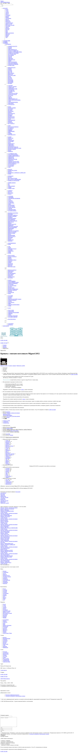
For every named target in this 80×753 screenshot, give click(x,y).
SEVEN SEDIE (11, 287)
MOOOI (9, 238)
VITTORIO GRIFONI (12, 317)
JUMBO (9, 187)
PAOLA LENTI (11, 255)
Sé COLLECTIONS (12, 285)
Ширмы (7, 35)
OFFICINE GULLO (12, 248)
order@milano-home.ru (5, 2)
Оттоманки (8, 15)
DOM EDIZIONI (11, 120)
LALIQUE (10, 200)
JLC (9, 183)
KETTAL (10, 191)
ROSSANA (10, 275)
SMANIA (10, 291)
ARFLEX (10, 57)
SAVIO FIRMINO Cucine (13, 282)
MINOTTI (10, 229)
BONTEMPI (10, 81)
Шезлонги (8, 34)
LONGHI (10, 208)
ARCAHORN (11, 55)
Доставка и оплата (7, 576)
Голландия (5, 640)
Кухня (4, 588)
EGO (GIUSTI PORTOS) (13, 126)
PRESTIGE (10, 264)
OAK (9, 246)
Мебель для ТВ (9, 23)
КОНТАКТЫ (6, 325)
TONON (10, 301)
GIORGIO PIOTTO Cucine (13, 162)
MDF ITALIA (11, 221)
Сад (4, 600)
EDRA (9, 125)
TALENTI (10, 296)
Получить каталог (16, 416)
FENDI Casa (10, 138)
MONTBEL (10, 237)
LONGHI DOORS (12, 209)
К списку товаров (12, 365)
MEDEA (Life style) (12, 224)
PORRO (9, 262)
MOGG (9, 234)
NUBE (9, 244)
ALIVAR (10, 47)
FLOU (9, 142)
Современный (6, 659)
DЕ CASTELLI (11, 123)
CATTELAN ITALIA (12, 94)
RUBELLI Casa (11, 276)
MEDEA (10, 223)
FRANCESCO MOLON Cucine (14, 148)
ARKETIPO (10, 58)
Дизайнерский (6, 660)
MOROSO (10, 240)
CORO (9, 101)
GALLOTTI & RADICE (13, 154)
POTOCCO (10, 263)
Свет (7, 37)
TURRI (9, 305)
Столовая (5, 589)
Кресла (7, 13)
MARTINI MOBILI (12, 218)
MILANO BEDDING (12, 227)
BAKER (10, 68)
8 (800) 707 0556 (3, 676)
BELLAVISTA (11, 73)
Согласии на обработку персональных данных (39, 733)
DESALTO (10, 114)
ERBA (9, 132)
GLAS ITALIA (11, 164)
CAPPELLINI (11, 87)
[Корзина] (2, 6)
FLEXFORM (10, 141)
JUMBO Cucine (11, 188)
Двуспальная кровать (7, 415)
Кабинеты (8, 20)
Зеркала (7, 27)
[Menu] (1, 6)
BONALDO (10, 79)
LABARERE (10, 197)
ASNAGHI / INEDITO (13, 63)
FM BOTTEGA (11, 143)
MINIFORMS (11, 228)
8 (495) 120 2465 (3, 340)
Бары (7, 30)
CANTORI (10, 85)
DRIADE (10, 121)
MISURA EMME (11, 233)
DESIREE (10, 115)
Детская (4, 594)
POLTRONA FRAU (12, 259)
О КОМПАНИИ (6, 40)
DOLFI (9, 119)
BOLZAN (10, 78)
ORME (9, 252)
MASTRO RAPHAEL (12, 220)
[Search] (1, 338)
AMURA (10, 48)
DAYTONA (10, 108)
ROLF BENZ (11, 274)
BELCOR (10, 72)
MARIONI (10, 217)
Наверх (2, 1)
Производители (6, 575)
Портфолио (5, 578)
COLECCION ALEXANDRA (14, 100)
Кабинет (5, 595)
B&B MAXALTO (11, 67)
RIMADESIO (11, 271)
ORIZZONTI (10, 251)
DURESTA (10, 122)
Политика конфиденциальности (12, 694)
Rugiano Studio (9, 428)
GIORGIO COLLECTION (13, 161)
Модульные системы (10, 25)
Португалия (5, 644)
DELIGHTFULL (11, 113)
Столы (7, 10)
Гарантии (5, 577)
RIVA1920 (10, 272)
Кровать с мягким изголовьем (13, 412)
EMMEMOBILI (11, 131)
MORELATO (11, 239)
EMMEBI (10, 130)
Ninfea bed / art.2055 (20, 365)
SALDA (9, 280)
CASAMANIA (11, 89)
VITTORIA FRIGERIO (13, 315)
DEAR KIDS (10, 111)
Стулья (7, 11)
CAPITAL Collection (12, 86)
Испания (5, 641)
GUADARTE (11, 166)
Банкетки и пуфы (6, 610)
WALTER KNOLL (12, 319)
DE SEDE (10, 110)
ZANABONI (10, 323)
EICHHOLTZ (11, 127)
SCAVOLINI (10, 284)
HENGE (10, 171)
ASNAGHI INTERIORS (13, 64)
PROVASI (10, 265)
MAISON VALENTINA (13, 212)
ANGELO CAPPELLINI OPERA (15, 51)
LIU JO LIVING (11, 206)
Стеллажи (5, 627)
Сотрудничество (6, 580)
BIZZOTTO (10, 74)
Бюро (7, 31)
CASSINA (10, 92)
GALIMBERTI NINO (12, 153)
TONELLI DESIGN (12, 300)
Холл (4, 596)
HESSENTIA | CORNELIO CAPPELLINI (16, 172)
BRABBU (10, 83)
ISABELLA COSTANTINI (13, 180)
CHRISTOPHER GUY (13, 98)
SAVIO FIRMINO (12, 281)
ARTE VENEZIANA (12, 62)
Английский (5, 652)
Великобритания (6, 638)
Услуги (4, 573)
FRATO (9, 150)
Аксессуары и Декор (7, 633)
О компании (5, 572)
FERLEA (10, 139)
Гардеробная (5, 593)
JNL (9, 185)
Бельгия (4, 637)
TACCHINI (10, 295)
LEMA (9, 204)
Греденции (8, 26)
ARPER (9, 60)
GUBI (9, 167)
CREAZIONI (11, 103)
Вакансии (5, 583)
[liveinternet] (3, 689)
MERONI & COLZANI (13, 226)
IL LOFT (10, 177)
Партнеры (5, 581)
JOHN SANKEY (11, 186)
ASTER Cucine (11, 65)
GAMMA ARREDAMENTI (14, 155)
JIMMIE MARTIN (12, 182)
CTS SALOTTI (11, 104)
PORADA (10, 261)
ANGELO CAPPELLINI (13, 50)
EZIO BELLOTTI (11, 134)
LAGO (9, 199)
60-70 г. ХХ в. (6, 658)
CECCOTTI (10, 95)
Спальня (11, 435)
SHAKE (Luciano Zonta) (13, 289)
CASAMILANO (11, 91)
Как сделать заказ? (14, 430)
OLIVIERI (10, 249)
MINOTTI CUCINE (12, 232)
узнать (22, 389)
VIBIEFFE (10, 313)
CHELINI (10, 97)
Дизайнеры (5, 582)
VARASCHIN (11, 311)
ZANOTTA (10, 324)
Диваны (7, 12)
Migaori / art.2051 (4, 365)
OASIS (9, 247)
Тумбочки (5, 622)
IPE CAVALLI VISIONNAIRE (14, 179)
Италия (7, 417)
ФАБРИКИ (5, 42)
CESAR (9, 96)
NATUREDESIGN (12, 243)
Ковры (7, 36)
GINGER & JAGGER (12, 159)
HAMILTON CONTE (12, 170)
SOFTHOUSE (11, 292)
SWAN (9, 293)
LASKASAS (10, 201)
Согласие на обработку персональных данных (15, 696)
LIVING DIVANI (11, 207)
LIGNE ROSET (11, 205)
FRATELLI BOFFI (12, 149)
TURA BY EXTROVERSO (13, 304)
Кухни (7, 9)
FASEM (9, 136)
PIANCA (10, 258)
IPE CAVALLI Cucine (12, 178)
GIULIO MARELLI (12, 163)
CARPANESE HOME (12, 88)
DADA (9, 106)
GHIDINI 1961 (11, 158)
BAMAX (10, 69)
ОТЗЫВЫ (5, 41)
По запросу (7, 411)
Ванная (4, 597)
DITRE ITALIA (11, 117)
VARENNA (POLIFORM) (13, 312)
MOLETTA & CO (11, 236)
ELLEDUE (10, 129)
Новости (5, 574)
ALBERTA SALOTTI (12, 46)
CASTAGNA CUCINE (13, 93)
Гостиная (5, 591)
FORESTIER (10, 144)
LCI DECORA (11, 202)
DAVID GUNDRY (12, 107)
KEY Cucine (10, 192)
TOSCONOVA (11, 302)
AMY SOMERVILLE (12, 49)
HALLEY (10, 169)
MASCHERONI (11, 219)
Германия (5, 639)
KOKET (10, 193)
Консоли (7, 29)
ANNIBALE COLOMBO (13, 53)
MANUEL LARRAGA (13, 215)
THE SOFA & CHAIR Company (14, 299)
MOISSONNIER (11, 235)
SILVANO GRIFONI (12, 290)
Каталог (4, 571)
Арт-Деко (8, 433)
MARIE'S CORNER (12, 216)
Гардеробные (8, 18)
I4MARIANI (10, 176)
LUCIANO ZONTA (12, 210)
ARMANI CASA (11, 59)
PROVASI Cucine (11, 266)
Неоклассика (5, 653)
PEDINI (9, 257)
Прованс (5, 655)
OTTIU (9, 253)
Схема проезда (3, 670)
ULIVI (9, 308)
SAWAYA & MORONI (12, 283)
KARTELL (10, 190)
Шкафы (7, 17)
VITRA (9, 314)
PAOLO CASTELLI (12, 256)
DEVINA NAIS (11, 116)
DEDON (10, 112)
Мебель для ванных (10, 32)
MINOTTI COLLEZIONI (13, 230)
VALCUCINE (11, 310)
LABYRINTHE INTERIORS (14, 198)
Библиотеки (8, 21)
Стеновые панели (9, 22)
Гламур (4, 657)
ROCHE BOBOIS (12, 273)
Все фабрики (8, 44)
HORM (9, 173)
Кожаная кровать (6, 414)
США (4, 645)
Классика (5, 651)
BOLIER (10, 77)
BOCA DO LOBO (12, 75)
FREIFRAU (10, 151)
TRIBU (9, 303)
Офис (4, 598)
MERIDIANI (10, 225)
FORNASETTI (11, 145)
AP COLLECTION (12, 54)
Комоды (7, 19)
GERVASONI (11, 157)
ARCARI (10, 56)
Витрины (8, 28)
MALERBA (10, 214)
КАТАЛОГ (5, 8)
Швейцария (5, 647)
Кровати (7, 16)
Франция (5, 646)
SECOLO (10, 286)
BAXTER (10, 70)
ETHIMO (10, 133)
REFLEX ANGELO (12, 270)
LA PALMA (10, 196)
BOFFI (9, 76)
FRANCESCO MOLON (13, 147)
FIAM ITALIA (11, 140)
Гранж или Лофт (6, 661)
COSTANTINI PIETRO (13, 102)
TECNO (9, 297)
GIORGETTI (10, 160)
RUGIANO (10, 277)
